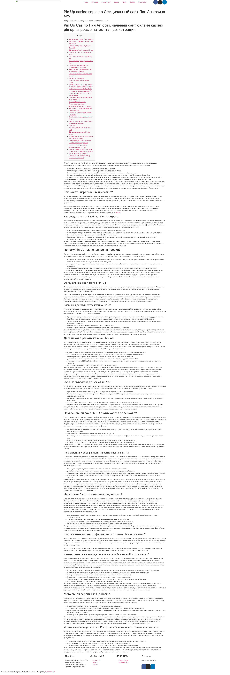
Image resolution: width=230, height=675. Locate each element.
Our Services (106, 2)
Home (86, 2)
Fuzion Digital (50, 672)
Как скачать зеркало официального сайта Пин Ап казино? (79, 80)
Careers (116, 2)
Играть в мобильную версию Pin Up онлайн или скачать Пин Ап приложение (80, 93)
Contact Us (142, 2)
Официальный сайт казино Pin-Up (81, 50)
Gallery (132, 2)
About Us (95, 2)
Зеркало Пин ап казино (77, 102)
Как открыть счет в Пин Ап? (79, 153)
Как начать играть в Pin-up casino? (81, 39)
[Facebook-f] (155, 2)
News (124, 2)
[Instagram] (160, 2)
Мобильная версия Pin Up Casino (80, 89)
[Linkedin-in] (164, 2)
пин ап (118, 213)
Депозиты (72, 125)
